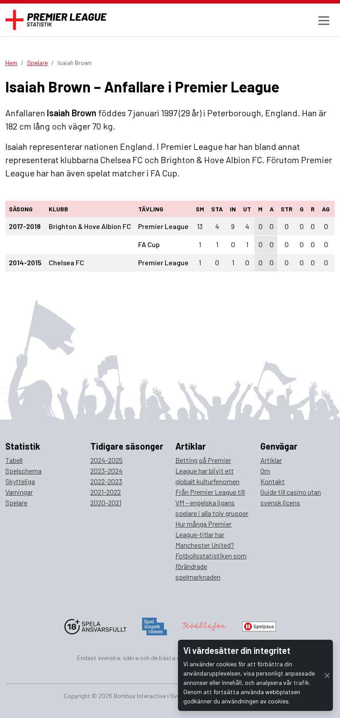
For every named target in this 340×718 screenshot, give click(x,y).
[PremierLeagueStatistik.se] (56, 20)
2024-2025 (106, 460)
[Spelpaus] (259, 625)
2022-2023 (106, 481)
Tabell (14, 460)
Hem (11, 62)
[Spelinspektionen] (154, 625)
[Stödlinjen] (204, 625)
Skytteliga (20, 481)
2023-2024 (106, 470)
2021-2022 (105, 492)
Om (265, 470)
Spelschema (23, 470)
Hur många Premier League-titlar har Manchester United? (204, 534)
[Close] (327, 675)
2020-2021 (105, 502)
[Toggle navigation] (323, 20)
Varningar (19, 492)
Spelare (37, 62)
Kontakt (272, 481)
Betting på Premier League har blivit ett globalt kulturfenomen (207, 470)
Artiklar (271, 460)
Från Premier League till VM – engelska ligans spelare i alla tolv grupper (211, 502)
